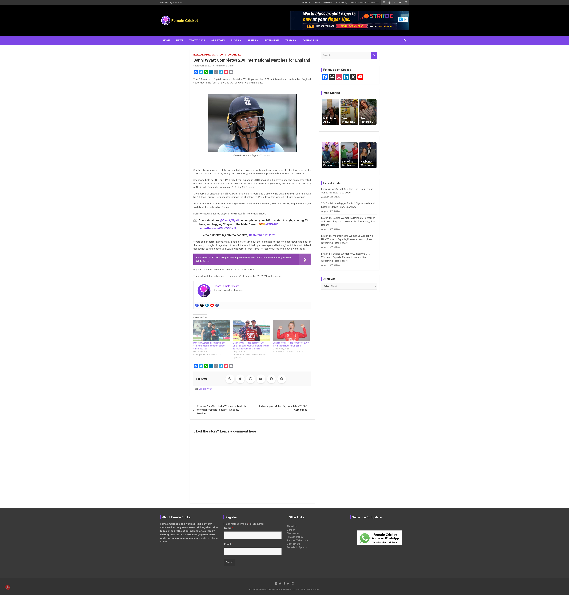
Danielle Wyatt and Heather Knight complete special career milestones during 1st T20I (210, 346)
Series (251, 40)
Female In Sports (297, 547)
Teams (289, 40)
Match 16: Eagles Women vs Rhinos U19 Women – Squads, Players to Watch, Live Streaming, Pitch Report (348, 221)
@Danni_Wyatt (229, 220)
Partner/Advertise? (359, 2)
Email (228, 544)
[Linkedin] (207, 305)
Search (374, 55)
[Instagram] (197, 305)
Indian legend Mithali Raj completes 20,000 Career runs (283, 408)
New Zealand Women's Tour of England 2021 (217, 55)
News (179, 40)
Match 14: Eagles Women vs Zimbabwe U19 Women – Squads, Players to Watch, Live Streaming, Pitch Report (345, 257)
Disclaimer (328, 2)
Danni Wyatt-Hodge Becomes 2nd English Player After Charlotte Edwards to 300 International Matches (251, 346)
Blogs (235, 40)
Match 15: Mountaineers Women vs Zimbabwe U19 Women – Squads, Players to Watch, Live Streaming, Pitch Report (347, 239)
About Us (306, 2)
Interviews (271, 40)
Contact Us (374, 2)
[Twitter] (202, 305)
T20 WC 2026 (197, 40)
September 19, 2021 (262, 235)
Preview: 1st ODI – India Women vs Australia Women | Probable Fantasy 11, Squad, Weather (222, 410)
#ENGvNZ (271, 224)
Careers (317, 2)
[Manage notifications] (7, 587)
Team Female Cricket (224, 66)
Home (166, 40)
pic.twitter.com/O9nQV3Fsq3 (217, 228)
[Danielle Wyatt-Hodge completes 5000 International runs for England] (291, 330)
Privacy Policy (341, 2)
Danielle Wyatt (205, 389)
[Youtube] (212, 305)
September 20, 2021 (202, 66)
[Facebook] (217, 305)
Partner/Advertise (297, 540)
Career (291, 529)
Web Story (218, 40)
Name (228, 528)
